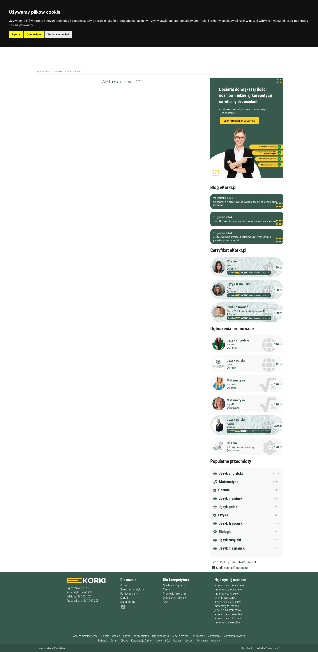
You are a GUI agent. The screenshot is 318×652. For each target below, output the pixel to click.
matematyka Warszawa (228, 589)
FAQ (165, 602)
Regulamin (247, 648)
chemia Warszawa (225, 597)
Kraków (232, 268)
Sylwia (230, 265)
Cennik (167, 589)
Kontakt (124, 597)
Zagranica (234, 347)
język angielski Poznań (228, 618)
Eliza (229, 288)
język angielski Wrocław (228, 614)
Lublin (232, 427)
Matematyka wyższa (234, 636)
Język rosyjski (229, 540)
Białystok (102, 640)
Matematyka (236, 380)
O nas (123, 585)
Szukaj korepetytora (132, 589)
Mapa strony (127, 602)
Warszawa (234, 407)
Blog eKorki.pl (223, 187)
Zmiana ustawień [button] (58, 34)
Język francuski (238, 284)
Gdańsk (232, 291)
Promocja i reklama (174, 593)
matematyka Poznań (227, 606)
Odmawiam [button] (33, 34)
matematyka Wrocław (227, 622)
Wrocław (215, 640)
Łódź (167, 640)
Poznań (232, 314)
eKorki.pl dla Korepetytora (239, 120)
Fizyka (222, 515)
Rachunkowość (237, 307)
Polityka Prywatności (268, 648)
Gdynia (114, 640)
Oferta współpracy (174, 585)
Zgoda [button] (16, 34)
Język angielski (238, 340)
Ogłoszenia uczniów (174, 597)
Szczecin (189, 640)
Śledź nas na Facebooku (231, 568)
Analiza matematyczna (85, 636)
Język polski (236, 360)
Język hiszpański (231, 548)
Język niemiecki (230, 498)
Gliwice (124, 640)
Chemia (232, 261)
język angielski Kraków (228, 602)
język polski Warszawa (228, 610)
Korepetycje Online (141, 640)
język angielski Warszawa (229, 585)
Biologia (225, 531)
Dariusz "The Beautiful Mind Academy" (245, 311)
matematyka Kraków (227, 593)
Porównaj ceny (129, 593)
